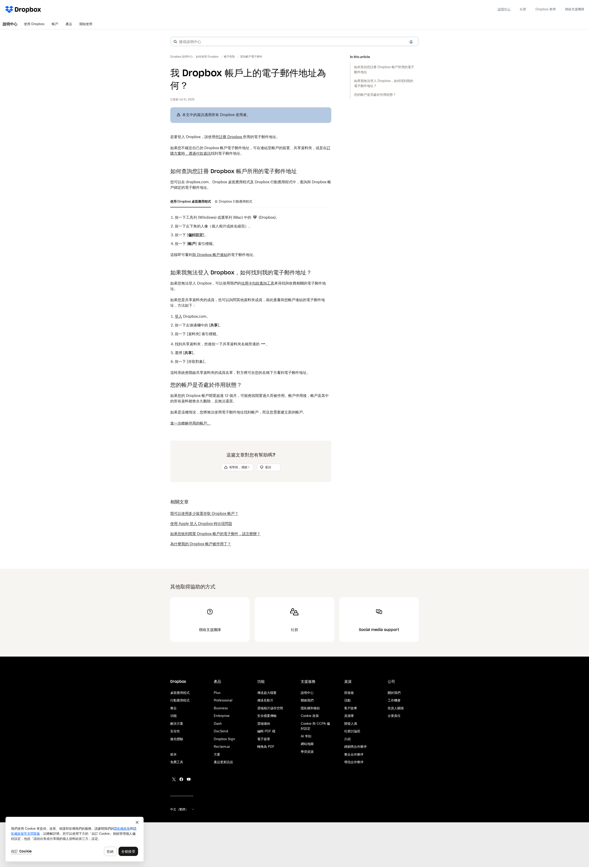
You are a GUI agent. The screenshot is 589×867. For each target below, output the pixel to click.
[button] (175, 41)
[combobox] (294, 41)
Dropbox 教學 (545, 9)
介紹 (347, 739)
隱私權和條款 (310, 708)
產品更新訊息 (223, 762)
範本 (173, 754)
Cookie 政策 (310, 716)
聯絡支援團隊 (574, 9)
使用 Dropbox (34, 24)
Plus (217, 693)
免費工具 (176, 762)
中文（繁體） (179, 809)
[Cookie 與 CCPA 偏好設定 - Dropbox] (75, 839)
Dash (218, 723)
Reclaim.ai (222, 746)
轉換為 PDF (265, 746)
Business (221, 708)
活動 (347, 700)
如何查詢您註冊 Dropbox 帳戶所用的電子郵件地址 (384, 69)
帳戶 (55, 24)
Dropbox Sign (224, 739)
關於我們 (394, 693)
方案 (217, 754)
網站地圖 (307, 744)
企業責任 (394, 716)
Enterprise (222, 716)
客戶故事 (350, 708)
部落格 (349, 693)
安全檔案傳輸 (267, 716)
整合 (173, 708)
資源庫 (349, 716)
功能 (173, 716)
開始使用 (85, 24)
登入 (178, 316)
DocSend (221, 731)
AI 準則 (306, 736)
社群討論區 (352, 731)
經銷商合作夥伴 (355, 746)
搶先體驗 (176, 739)
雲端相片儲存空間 (270, 708)
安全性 (175, 731)
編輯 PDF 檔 (266, 731)
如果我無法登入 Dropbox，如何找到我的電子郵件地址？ (383, 83)
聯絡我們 (307, 700)
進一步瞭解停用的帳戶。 (190, 423)
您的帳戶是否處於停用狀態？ (375, 94)
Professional (223, 700)
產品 (69, 24)
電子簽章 (263, 739)
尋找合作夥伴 (354, 762)
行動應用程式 (180, 700)
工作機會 (394, 700)
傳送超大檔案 (267, 693)
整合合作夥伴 (354, 754)
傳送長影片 (265, 700)
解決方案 (176, 723)
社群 (523, 9)
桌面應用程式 (180, 693)
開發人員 (350, 723)
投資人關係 (396, 708)
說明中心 (504, 9)
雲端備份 (263, 723)
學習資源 (307, 752)
